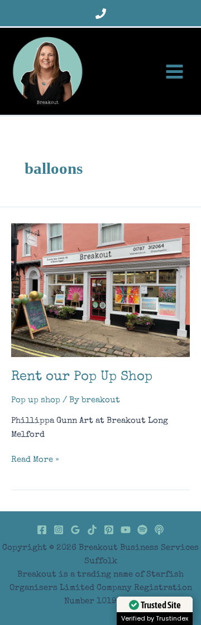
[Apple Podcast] (159, 530)
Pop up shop (35, 400)
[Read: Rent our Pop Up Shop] (100, 290)
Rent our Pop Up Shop (81, 377)
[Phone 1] (100, 13)
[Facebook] (42, 530)
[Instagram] (59, 530)
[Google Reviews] (75, 530)
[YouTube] (126, 530)
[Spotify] (142, 530)
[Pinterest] (109, 530)
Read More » (35, 461)
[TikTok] (92, 530)
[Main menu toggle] (174, 71)
